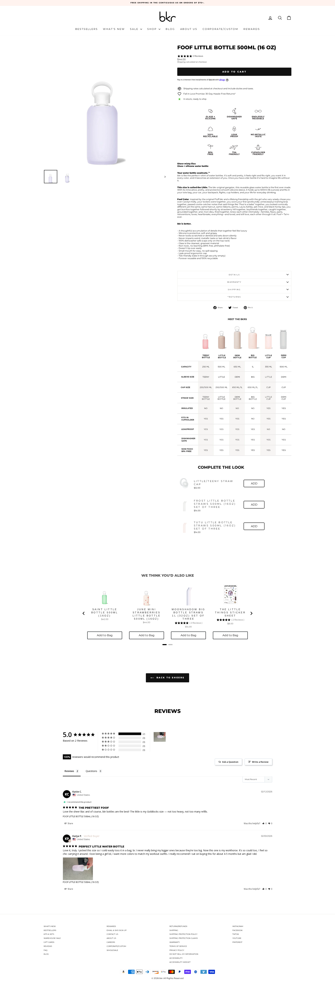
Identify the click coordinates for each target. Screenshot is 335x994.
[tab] (164, 644)
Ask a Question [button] (230, 761)
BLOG (46, 954)
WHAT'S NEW (50, 926)
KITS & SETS (49, 934)
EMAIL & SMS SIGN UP (116, 930)
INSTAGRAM (237, 926)
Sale (134, 29)
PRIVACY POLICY (176, 950)
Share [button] (70, 823)
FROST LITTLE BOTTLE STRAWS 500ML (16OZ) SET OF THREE (215, 504)
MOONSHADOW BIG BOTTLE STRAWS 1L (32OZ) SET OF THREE (188, 614)
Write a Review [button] (260, 761)
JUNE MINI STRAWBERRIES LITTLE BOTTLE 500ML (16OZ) (147, 614)
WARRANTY (174, 942)
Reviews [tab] (69, 771)
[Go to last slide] (83, 613)
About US (188, 29)
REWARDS (111, 926)
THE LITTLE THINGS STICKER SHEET (230, 612)
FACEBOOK (237, 930)
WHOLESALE (112, 950)
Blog (170, 29)
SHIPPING (173, 930)
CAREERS (111, 942)
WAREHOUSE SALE (52, 938)
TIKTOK (235, 934)
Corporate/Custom (220, 29)
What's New (114, 29)
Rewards (251, 29)
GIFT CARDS (49, 942)
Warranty (234, 282)
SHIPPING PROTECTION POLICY (183, 934)
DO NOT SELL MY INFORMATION (183, 954)
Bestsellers (86, 29)
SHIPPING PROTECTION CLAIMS (183, 938)
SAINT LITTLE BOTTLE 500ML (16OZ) (104, 612)
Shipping (181, 62)
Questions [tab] (91, 771)
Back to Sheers (170, 677)
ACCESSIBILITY (176, 958)
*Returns (234, 297)
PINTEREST (237, 942)
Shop (152, 29)
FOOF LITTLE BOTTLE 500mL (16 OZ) (81, 816)
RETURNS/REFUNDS (178, 926)
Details (234, 275)
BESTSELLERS (50, 930)
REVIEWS (48, 946)
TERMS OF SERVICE (178, 946)
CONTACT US (112, 934)
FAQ (45, 950)
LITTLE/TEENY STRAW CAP (214, 483)
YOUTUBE (236, 938)
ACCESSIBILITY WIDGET (180, 962)
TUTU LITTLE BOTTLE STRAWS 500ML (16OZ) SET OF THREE (215, 525)
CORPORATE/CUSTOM (116, 946)
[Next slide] (251, 613)
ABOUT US (111, 938)
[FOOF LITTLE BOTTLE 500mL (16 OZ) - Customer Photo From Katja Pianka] (160, 737)
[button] (264, 823)
